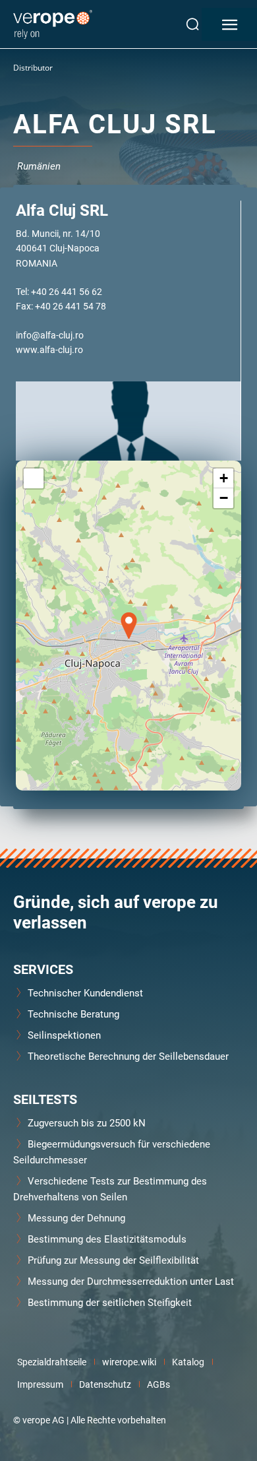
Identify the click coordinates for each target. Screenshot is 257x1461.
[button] (129, 625)
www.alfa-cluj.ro (49, 349)
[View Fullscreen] (33, 478)
